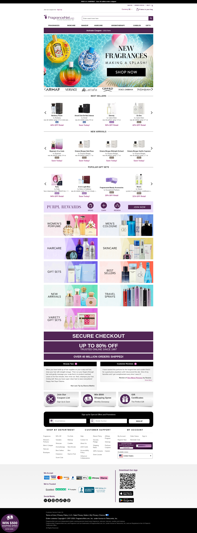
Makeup (84, 25)
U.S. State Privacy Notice (78, 515)
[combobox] (117, 18)
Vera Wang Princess (135, 378)
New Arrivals (72, 447)
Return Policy (97, 436)
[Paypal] (73, 478)
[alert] (127, 9)
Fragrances (53, 25)
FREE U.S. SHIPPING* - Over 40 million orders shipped (98, 1)
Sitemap (107, 442)
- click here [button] (98, 30)
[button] (152, 89)
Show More (148, 380)
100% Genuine (98, 451)
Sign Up (139, 421)
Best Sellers (60, 450)
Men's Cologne (48, 445)
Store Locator (97, 454)
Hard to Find (72, 454)
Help (148, 5)
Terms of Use (51, 515)
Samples (59, 440)
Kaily (58, 189)
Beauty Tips (68, 364)
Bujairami (58, 153)
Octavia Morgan (85, 153)
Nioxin (140, 189)
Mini (69, 450)
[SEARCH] (151, 18)
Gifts (148, 25)
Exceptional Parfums (113, 190)
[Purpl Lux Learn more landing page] (135, 447)
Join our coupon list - (53, 10)
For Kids (70, 436)
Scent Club (59, 457)
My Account (122, 436)
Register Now (122, 440)
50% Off (58, 436)
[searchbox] (115, 18)
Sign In (129, 5)
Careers (107, 451)
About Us (83, 443)
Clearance (59, 454)
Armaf (85, 118)
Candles (70, 443)
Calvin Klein (113, 118)
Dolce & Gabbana (85, 189)
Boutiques (46, 452)
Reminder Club (135, 440)
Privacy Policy (62, 515)
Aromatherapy (60, 447)
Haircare (98, 25)
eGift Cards (84, 447)
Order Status (139, 5)
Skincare (71, 25)
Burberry (58, 118)
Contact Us (84, 440)
